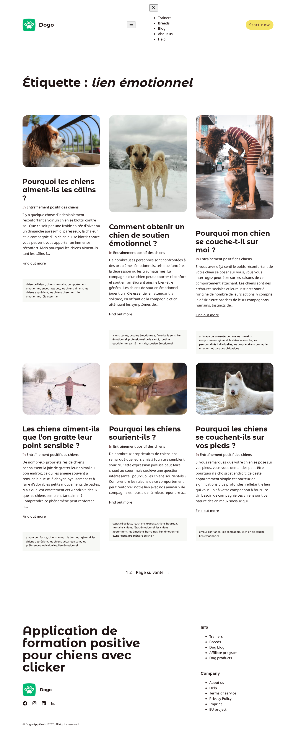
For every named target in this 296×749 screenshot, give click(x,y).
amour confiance (36, 537)
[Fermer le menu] (153, 7)
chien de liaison (35, 284)
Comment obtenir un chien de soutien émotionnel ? (147, 235)
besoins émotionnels (142, 335)
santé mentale (138, 343)
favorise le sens (166, 335)
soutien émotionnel (160, 343)
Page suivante (153, 572)
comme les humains (239, 336)
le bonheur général (79, 537)
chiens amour (57, 537)
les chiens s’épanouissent (65, 541)
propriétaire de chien (141, 536)
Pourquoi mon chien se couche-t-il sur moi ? (233, 241)
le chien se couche (240, 340)
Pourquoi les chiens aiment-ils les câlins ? (59, 190)
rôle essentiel (50, 296)
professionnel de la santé (143, 339)
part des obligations (227, 348)
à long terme (120, 335)
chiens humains (57, 284)
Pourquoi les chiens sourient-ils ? (145, 433)
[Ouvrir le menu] (131, 24)
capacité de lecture (124, 523)
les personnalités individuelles (228, 342)
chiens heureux (167, 523)
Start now (259, 24)
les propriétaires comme (248, 344)
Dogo (46, 25)
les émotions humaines (143, 531)
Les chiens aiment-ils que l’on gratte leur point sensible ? (61, 437)
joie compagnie (231, 532)
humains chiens (122, 527)
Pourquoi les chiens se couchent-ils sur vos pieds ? (231, 437)
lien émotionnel (68, 545)
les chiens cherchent (63, 292)
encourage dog (51, 288)
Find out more (34, 263)
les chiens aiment (72, 288)
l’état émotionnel (144, 527)
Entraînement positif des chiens (53, 207)
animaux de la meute (212, 336)
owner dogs (119, 536)
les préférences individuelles (56, 543)
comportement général (213, 340)
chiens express (146, 523)
